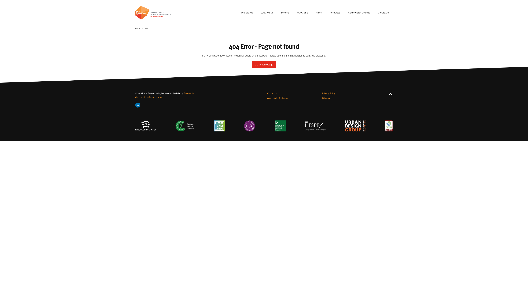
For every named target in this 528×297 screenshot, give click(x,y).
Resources (335, 13)
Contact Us (383, 13)
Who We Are (247, 13)
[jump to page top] (390, 93)
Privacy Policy (328, 93)
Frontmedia (188, 93)
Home (137, 28)
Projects (285, 13)
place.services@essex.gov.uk (148, 97)
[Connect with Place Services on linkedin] (137, 105)
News (319, 13)
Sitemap (326, 98)
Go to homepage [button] (264, 64)
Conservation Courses (359, 13)
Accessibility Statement (277, 98)
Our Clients (302, 13)
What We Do (267, 13)
